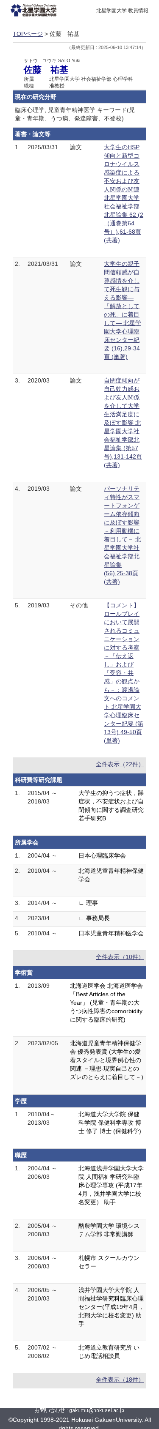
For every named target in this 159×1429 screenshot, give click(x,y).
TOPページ (28, 33)
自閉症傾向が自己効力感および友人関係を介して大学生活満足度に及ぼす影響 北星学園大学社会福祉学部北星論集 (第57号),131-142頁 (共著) (123, 422)
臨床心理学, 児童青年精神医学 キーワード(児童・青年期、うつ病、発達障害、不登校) (75, 114)
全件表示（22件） (120, 764)
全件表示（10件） (120, 957)
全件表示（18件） (120, 1379)
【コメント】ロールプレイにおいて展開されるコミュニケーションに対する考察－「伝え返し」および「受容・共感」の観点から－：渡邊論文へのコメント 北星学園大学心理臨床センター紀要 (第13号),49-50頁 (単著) (123, 673)
